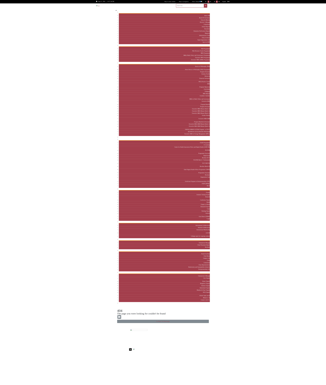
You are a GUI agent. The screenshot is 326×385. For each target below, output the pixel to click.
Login (208, 218)
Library (178, 343)
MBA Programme (205, 53)
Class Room (207, 256)
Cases (208, 208)
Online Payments (180, 359)
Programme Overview (204, 153)
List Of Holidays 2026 (180, 346)
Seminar (208, 213)
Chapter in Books (205, 204)
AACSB (208, 233)
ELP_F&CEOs (206, 163)
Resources (207, 76)
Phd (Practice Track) (191, 338)
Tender (178, 365)
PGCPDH (207, 150)
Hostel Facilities (205, 253)
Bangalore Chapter (205, 283)
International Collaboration (203, 225)
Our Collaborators (204, 222)
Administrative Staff (204, 35)
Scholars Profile (205, 74)
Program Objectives (205, 87)
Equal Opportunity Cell (204, 40)
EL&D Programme (205, 142)
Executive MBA (206, 101)
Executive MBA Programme (202, 57)
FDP (201, 346)
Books (208, 202)
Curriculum (207, 89)
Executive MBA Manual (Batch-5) (201, 113)
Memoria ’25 (206, 297)
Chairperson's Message (204, 276)
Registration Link (205, 177)
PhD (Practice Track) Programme (201, 51)
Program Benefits (205, 104)
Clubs (208, 260)
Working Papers (206, 211)
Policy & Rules (206, 37)
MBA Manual (206, 93)
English (224, 1)
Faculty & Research (204, 189)
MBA (208, 83)
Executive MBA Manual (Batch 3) (201, 108)
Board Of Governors (204, 17)
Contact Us (179, 335)
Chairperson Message (204, 242)
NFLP (208, 185)
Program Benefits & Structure (202, 121)
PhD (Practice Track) (204, 81)
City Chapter (206, 278)
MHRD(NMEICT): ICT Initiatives (181, 350)
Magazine (207, 33)
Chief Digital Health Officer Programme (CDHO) (197, 169)
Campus (207, 250)
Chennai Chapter (205, 285)
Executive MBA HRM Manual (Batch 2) (199, 126)
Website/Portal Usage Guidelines (191, 375)
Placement (206, 239)
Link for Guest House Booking (180, 356)
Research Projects (205, 206)
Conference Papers (205, 200)
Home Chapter (206, 281)
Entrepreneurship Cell (204, 269)
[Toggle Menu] (116, 10)
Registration (206, 155)
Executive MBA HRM (204, 118)
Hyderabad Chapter (205, 288)
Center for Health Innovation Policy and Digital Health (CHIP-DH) (192, 147)
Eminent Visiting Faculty (203, 194)
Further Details (206, 115)
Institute (207, 12)
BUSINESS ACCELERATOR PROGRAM (199, 131)
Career (178, 333)
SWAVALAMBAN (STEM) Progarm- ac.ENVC (197, 129)
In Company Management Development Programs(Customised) (205, 337)
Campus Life (206, 258)
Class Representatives (204, 265)
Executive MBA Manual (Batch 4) (201, 111)
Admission (206, 45)
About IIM (207, 15)
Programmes (206, 63)
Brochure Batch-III (205, 166)
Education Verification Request (202, 31)
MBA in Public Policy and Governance (199, 99)
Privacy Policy (180, 361)
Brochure (207, 175)
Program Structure (205, 71)
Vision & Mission (205, 20)
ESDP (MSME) (206, 183)
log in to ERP (206, 42)
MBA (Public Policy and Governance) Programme (197, 55)
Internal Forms (180, 338)
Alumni (207, 272)
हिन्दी (228, 1)
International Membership (203, 229)
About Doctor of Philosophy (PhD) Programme (197, 69)
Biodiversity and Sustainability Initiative (199, 267)
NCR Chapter (206, 292)
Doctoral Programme (191, 342)
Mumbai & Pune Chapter (203, 290)
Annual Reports (206, 26)
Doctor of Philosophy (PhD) (202, 66)
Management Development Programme (203, 343)
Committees (207, 24)
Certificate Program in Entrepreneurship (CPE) (197, 181)
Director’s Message (205, 22)
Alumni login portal (204, 295)
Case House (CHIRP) (204, 216)
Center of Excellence (203, 137)
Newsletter (207, 28)
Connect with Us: (205, 300)
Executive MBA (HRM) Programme (200, 59)
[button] (163, 321)
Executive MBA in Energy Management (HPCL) (197, 134)
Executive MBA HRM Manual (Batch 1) (199, 124)
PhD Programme (205, 48)
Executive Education (203, 139)
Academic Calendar (205, 95)
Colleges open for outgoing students (200, 236)
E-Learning (207, 145)
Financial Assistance (204, 78)
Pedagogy (207, 91)
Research (207, 197)
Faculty (208, 192)
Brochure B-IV (206, 157)
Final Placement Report (204, 245)
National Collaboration (204, 227)
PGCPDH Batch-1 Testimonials (201, 160)
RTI (177, 363)
